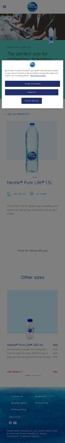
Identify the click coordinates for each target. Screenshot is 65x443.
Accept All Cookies (32, 84)
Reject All (32, 92)
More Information (38, 76)
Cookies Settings (32, 101)
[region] (32, 84)
